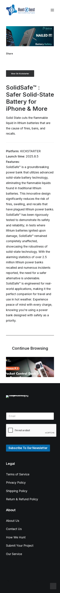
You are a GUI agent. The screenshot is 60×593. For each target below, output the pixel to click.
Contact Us (14, 529)
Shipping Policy (16, 491)
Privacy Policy (16, 482)
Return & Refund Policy (22, 499)
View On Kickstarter (20, 73)
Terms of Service (17, 474)
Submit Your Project (19, 545)
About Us (12, 520)
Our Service (14, 554)
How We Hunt (16, 537)
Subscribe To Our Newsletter (28, 448)
